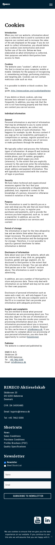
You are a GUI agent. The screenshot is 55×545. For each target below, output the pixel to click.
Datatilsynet (33, 337)
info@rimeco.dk (35, 329)
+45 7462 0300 (16, 359)
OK (23, 541)
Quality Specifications (15, 446)
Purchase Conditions (14, 439)
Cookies (29, 541)
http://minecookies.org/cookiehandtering (31, 91)
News (7, 432)
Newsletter (12, 462)
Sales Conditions (12, 436)
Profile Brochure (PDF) (16, 443)
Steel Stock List (14, 465)
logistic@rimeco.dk (20, 411)
